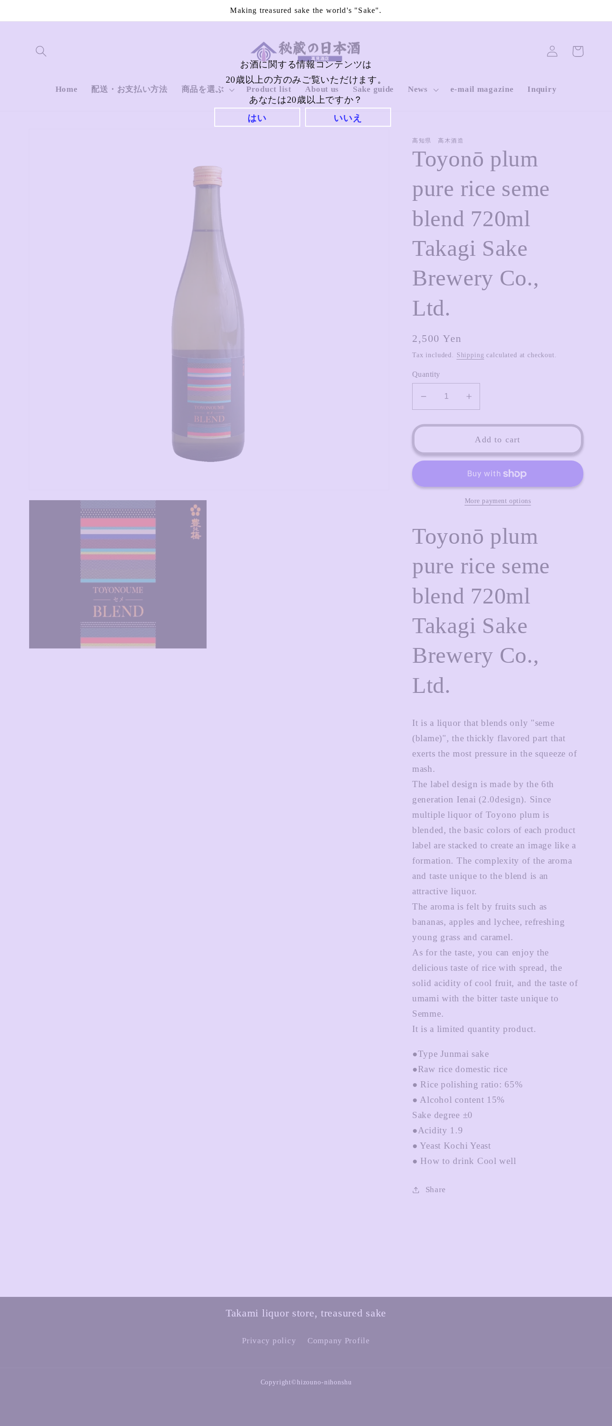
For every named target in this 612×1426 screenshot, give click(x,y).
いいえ (348, 118)
